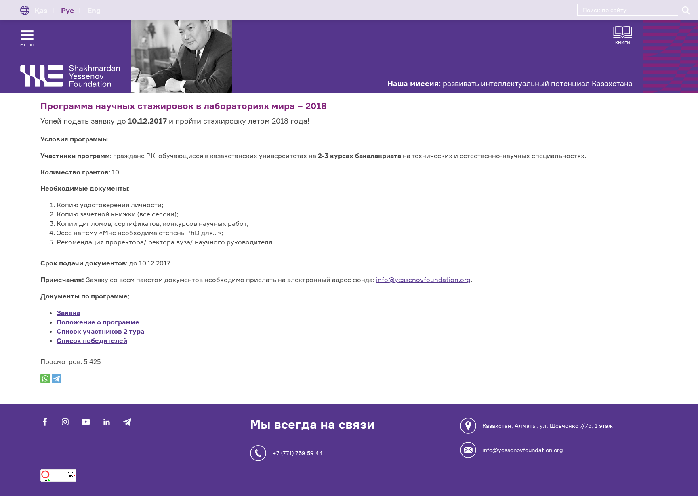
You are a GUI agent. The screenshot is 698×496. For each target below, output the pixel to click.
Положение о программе (98, 322)
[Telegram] (56, 378)
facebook (44, 422)
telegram (127, 422)
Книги (622, 42)
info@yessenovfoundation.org (423, 279)
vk (65, 422)
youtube (86, 422)
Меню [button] (27, 44)
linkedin (106, 422)
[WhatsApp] (45, 378)
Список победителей (92, 340)
